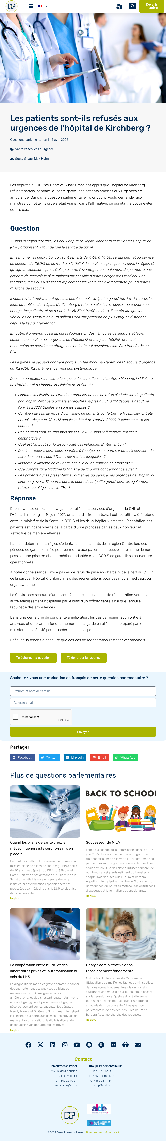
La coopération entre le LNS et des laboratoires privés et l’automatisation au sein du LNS (44, 971)
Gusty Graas (24, 159)
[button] (22, 757)
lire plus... (15, 898)
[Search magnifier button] (132, 6)
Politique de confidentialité (102, 1132)
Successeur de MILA (103, 842)
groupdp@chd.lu (99, 1085)
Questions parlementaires (28, 140)
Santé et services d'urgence (34, 149)
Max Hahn (41, 159)
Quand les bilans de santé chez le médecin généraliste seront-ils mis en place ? (41, 848)
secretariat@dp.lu (66, 1085)
